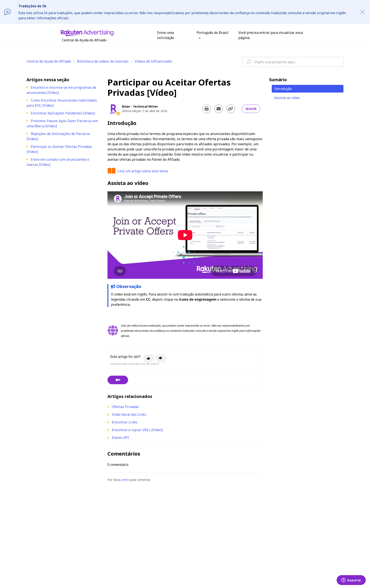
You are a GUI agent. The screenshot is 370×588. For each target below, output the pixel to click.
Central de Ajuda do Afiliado (49, 61)
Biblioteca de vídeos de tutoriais (103, 61)
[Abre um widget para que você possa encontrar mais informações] (351, 580)
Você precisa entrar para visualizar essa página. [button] (270, 35)
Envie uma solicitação (165, 35)
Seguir (251, 109)
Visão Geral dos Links (129, 414)
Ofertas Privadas (125, 406)
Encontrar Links (124, 422)
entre (125, 480)
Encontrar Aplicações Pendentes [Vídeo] (63, 113)
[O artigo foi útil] (148, 358)
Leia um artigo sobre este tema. (143, 171)
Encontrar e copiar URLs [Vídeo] (137, 430)
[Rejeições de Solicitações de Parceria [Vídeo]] (117, 380)
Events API (120, 437)
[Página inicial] (87, 32)
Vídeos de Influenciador (154, 61)
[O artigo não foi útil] (160, 358)
